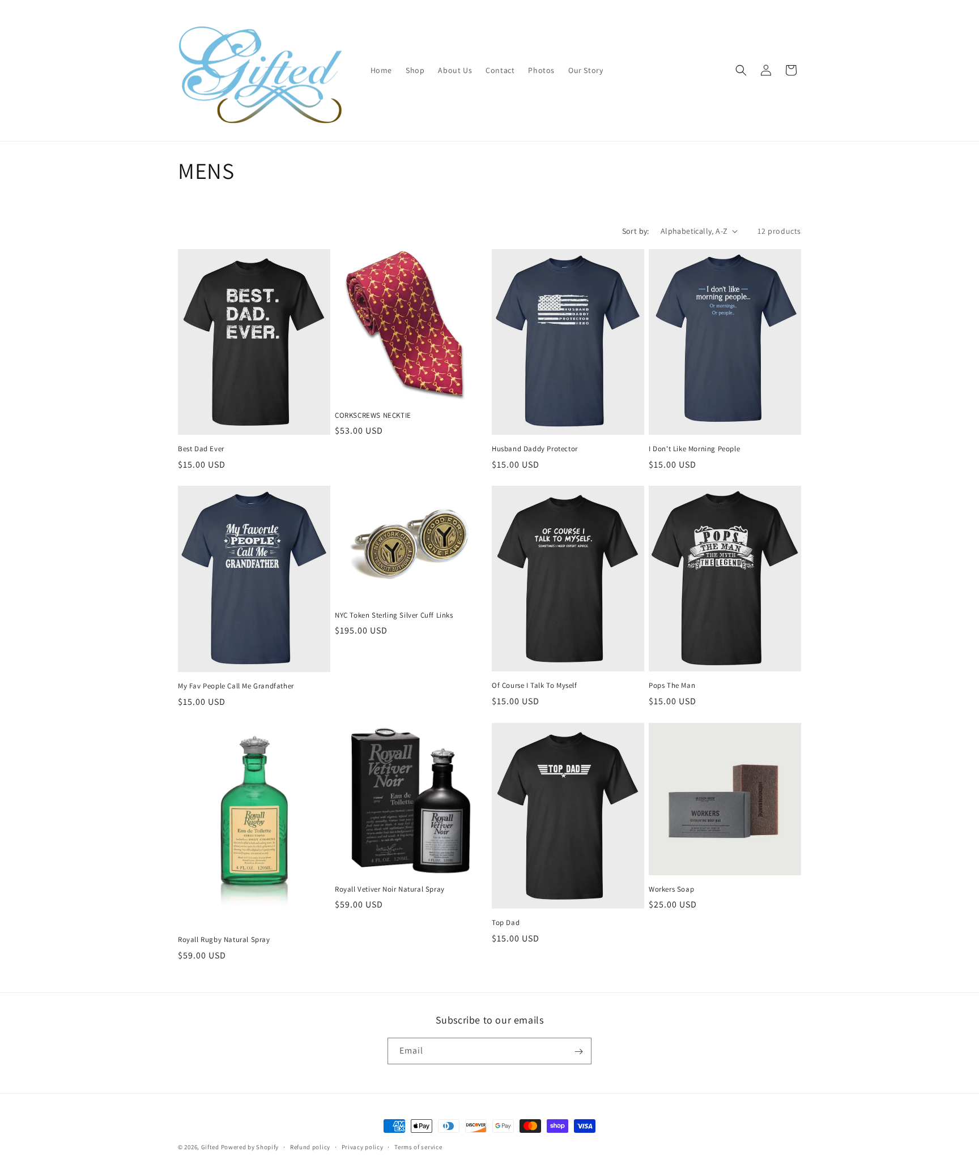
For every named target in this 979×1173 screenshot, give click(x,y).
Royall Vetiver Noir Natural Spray (390, 889)
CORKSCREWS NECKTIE (373, 415)
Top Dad (506, 922)
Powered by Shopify (250, 1147)
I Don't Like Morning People (694, 448)
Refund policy (310, 1146)
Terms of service (418, 1146)
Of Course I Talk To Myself (534, 685)
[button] (741, 70)
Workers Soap (671, 889)
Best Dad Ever (201, 448)
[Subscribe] (578, 1051)
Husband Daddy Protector (535, 448)
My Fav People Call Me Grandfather (236, 686)
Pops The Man (672, 685)
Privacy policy (363, 1146)
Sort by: (635, 231)
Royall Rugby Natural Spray (224, 939)
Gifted (210, 1147)
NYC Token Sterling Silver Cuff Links (394, 615)
